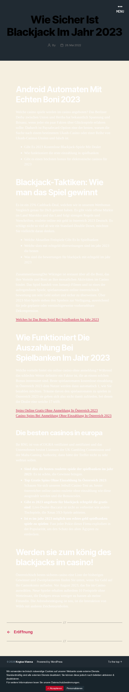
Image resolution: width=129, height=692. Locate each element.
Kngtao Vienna (24, 661)
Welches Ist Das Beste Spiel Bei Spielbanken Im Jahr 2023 (57, 319)
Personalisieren (74, 688)
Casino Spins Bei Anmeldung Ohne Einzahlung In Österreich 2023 (64, 415)
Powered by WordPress (50, 661)
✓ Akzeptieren (54, 688)
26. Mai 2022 (73, 45)
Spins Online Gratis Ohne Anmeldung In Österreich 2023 (57, 410)
